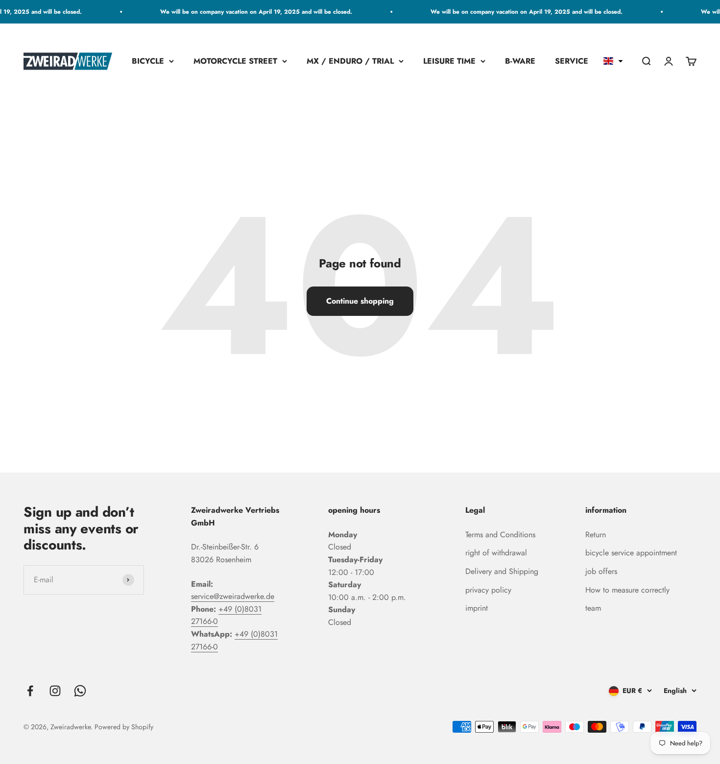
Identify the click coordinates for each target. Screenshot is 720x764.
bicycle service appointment (631, 552)
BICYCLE (148, 61)
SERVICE (571, 61)
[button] (613, 61)
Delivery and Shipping (501, 571)
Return (595, 534)
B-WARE (520, 61)
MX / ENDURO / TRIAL (350, 61)
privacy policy (488, 590)
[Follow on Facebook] (30, 690)
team (593, 608)
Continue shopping (360, 301)
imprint (476, 608)
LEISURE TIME (449, 61)
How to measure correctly (627, 590)
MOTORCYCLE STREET (235, 61)
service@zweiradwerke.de (232, 596)
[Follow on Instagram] (55, 690)
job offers (601, 571)
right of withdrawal (496, 552)
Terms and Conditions (500, 534)
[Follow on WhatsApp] (80, 690)
